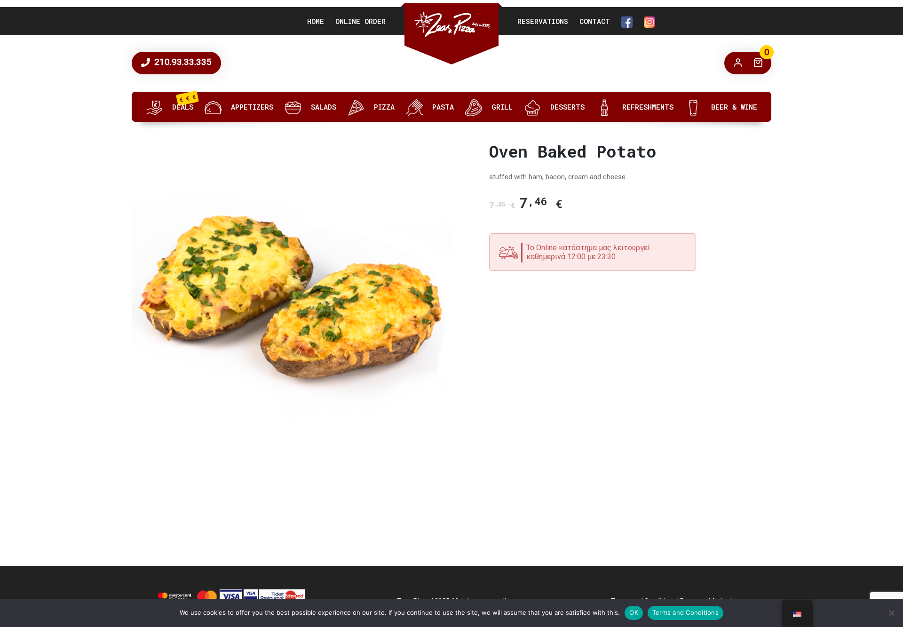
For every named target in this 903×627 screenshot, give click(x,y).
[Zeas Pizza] (451, 24)
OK (633, 612)
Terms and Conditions (685, 612)
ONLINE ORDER (360, 21)
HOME (315, 21)
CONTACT (594, 21)
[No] (891, 613)
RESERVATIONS (542, 21)
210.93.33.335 (182, 61)
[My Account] (737, 63)
